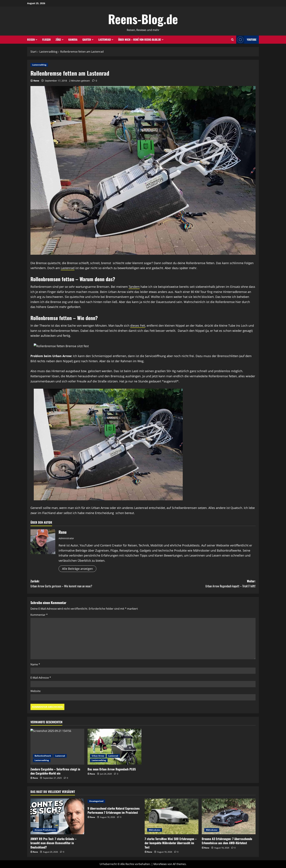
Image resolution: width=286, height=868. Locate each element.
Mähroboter (154, 829)
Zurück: (61, 583)
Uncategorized (96, 801)
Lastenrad (104, 40)
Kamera (72, 40)
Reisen (31, 40)
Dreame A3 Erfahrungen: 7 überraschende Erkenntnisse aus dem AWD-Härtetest (227, 841)
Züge (58, 40)
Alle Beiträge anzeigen (77, 569)
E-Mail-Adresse (40, 677)
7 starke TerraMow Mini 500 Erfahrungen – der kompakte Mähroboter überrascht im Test (171, 843)
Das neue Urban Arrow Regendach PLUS (112, 769)
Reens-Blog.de (143, 19)
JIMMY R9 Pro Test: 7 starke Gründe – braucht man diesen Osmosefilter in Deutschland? (53, 843)
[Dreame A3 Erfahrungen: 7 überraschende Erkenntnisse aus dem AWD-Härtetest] (229, 816)
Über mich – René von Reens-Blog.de (139, 40)
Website (35, 691)
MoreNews (160, 864)
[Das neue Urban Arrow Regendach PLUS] (114, 747)
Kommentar (39, 615)
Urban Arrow (98, 755)
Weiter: (230, 583)
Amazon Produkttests (45, 829)
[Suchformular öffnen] (232, 39)
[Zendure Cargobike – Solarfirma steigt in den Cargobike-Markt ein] (57, 747)
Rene (36, 80)
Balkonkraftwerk (43, 755)
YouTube (251, 40)
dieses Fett (137, 325)
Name (35, 664)
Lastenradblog (39, 64)
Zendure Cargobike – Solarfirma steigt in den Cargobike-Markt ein (55, 771)
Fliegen (46, 40)
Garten (86, 40)
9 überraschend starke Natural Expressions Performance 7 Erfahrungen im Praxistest (114, 810)
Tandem (134, 287)
